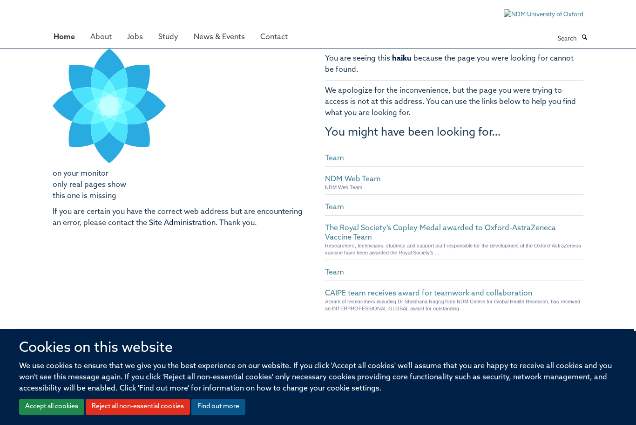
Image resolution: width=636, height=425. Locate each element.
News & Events (219, 37)
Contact (274, 37)
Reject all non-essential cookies (138, 406)
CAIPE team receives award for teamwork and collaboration (428, 293)
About (101, 37)
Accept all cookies (51, 406)
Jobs (135, 37)
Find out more (218, 406)
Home (64, 37)
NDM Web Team (353, 179)
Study (168, 37)
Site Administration (182, 223)
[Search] (584, 38)
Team (334, 158)
